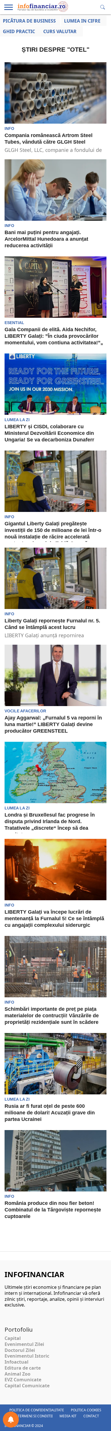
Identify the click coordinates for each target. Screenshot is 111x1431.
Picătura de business (29, 21)
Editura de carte (23, 1368)
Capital (13, 1338)
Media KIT (68, 1416)
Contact (91, 1416)
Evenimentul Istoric (27, 1356)
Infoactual (16, 1362)
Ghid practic (19, 31)
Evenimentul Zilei (24, 1344)
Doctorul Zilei (20, 1350)
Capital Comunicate (27, 1385)
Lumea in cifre (82, 21)
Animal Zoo (17, 1374)
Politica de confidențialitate (36, 1410)
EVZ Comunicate (23, 1379)
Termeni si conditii (35, 1416)
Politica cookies (86, 1410)
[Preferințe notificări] (11, 1420)
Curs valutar (60, 31)
